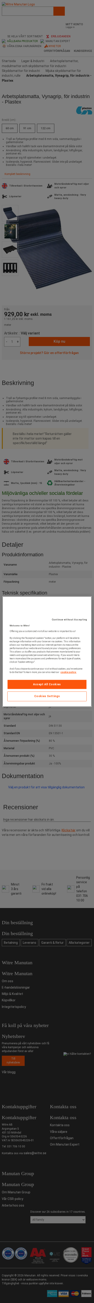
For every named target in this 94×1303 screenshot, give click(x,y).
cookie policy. (68, 672)
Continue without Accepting (69, 619)
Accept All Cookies (47, 684)
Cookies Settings (47, 696)
